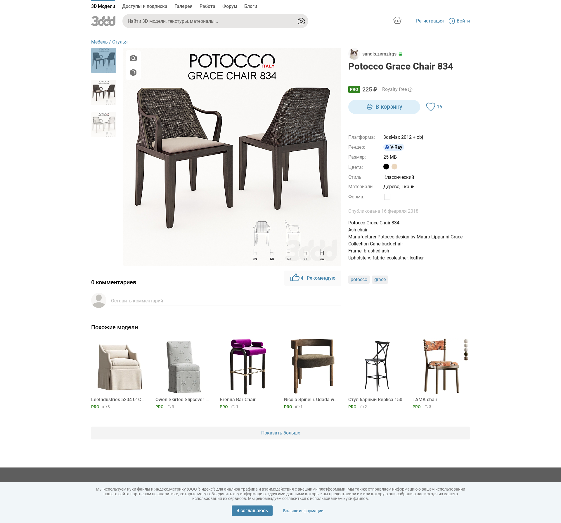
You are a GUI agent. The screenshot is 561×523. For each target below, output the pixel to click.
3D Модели (103, 6)
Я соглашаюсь (252, 510)
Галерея (183, 6)
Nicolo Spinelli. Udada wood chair (311, 399)
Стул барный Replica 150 (375, 399)
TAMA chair (425, 399)
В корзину (388, 106)
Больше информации (303, 510)
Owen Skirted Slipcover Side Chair (183, 399)
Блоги (250, 6)
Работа (207, 6)
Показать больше (280, 433)
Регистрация (430, 21)
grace (380, 279)
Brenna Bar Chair (238, 399)
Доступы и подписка (144, 6)
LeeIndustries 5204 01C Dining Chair (118, 399)
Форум (229, 6)
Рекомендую (318, 278)
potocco (359, 279)
